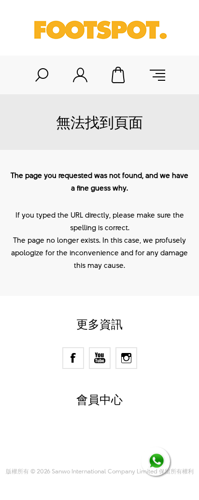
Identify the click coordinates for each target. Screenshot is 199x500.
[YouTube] (100, 358)
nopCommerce (117, 437)
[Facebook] (73, 358)
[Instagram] (126, 358)
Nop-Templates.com (118, 449)
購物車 (118, 74)
